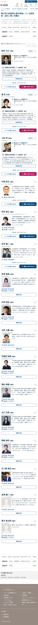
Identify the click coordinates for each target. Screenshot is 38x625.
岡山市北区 (11, 197)
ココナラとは (7, 600)
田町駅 (5, 457)
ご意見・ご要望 (26, 593)
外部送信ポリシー (27, 600)
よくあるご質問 (8, 602)
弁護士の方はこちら (31, 1)
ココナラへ (4, 1)
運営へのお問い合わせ (10, 605)
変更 (34, 27)
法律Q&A (6, 595)
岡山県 (5, 197)
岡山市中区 (10, 577)
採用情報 (6, 617)
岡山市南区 (11, 259)
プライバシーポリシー (28, 597)
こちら (33, 43)
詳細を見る (19, 294)
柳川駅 (6, 229)
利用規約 (24, 595)
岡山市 (16, 55)
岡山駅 (5, 319)
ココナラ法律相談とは (10, 593)
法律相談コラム (8, 597)
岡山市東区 (17, 577)
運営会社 (6, 614)
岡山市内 (3, 575)
